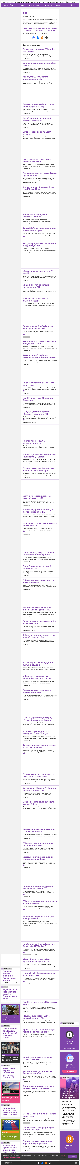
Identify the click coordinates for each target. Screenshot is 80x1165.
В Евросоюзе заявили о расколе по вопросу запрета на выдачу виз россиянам (38, 1142)
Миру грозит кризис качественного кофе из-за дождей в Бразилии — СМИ (39, 496)
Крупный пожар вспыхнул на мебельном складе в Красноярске (37, 1058)
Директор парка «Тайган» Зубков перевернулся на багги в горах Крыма (40, 524)
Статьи (32, 5)
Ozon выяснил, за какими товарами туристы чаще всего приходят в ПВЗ (9, 1136)
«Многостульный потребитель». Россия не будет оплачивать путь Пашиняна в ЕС (9, 1072)
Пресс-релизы (39, 30)
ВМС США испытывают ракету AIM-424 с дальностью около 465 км (37, 160)
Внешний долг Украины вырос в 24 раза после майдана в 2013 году (39, 802)
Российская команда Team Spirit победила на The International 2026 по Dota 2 (39, 944)
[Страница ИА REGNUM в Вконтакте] (38, 37)
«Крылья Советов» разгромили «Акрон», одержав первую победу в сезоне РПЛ (37, 960)
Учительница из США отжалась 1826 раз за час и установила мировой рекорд (39, 789)
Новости (24, 5)
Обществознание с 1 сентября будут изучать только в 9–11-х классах (38, 1128)
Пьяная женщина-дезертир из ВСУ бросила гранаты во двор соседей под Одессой (38, 553)
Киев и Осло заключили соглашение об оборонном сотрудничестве (37, 119)
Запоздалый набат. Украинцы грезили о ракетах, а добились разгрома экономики (10, 1111)
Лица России (55, 5)
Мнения (39, 5)
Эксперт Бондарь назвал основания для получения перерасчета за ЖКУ (38, 510)
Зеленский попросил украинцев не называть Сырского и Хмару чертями (39, 830)
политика (6, 1026)
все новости (5, 982)
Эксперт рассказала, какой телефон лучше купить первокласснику (39, 580)
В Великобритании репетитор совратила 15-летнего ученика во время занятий (38, 775)
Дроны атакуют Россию (22, 2)
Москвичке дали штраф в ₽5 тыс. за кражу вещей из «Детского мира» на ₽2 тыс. (38, 608)
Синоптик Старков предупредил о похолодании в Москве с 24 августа (36, 732)
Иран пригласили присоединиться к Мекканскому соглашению (35, 215)
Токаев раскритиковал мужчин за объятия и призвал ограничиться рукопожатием (38, 1087)
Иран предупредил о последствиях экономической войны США (35, 77)
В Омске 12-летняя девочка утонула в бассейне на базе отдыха (39, 1114)
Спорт (3, 1055)
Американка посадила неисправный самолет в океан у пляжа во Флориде (39, 746)
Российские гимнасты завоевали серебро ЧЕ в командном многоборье (39, 622)
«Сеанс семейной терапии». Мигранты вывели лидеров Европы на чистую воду (10, 1149)
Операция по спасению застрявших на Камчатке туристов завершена (9, 975)
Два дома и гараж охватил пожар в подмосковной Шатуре (35, 299)
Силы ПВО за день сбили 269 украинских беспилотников (9, 1019)
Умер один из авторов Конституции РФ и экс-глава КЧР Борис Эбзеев (39, 187)
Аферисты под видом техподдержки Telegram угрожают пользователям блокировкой (39, 1030)
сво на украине (67, 1078)
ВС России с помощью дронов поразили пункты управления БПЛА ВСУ (40, 902)
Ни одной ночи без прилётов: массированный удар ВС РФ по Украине (69, 1094)
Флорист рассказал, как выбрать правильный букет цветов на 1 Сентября (37, 677)
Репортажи (54, 28)
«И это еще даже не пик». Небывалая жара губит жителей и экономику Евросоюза (10, 1032)
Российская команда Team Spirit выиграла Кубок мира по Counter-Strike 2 (10, 1059)
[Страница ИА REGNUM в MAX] (33, 37)
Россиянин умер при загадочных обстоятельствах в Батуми (34, 441)
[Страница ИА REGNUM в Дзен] (46, 37)
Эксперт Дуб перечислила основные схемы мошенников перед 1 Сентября (39, 455)
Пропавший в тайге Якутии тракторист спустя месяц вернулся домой (39, 973)
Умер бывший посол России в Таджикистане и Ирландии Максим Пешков (39, 342)
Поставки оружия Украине (50, 2)
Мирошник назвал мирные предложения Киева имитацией (39, 63)
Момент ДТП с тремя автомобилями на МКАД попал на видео (39, 383)
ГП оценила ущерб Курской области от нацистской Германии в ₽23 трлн (36, 1016)
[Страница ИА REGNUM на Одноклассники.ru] (42, 37)
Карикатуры (28, 30)
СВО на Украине (35, 2)
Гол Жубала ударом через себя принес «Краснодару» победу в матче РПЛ (36, 412)
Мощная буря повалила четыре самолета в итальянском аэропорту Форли (38, 857)
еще (76, 1127)
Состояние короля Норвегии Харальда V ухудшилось (37, 132)
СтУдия (48, 28)
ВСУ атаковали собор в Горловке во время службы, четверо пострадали (38, 844)
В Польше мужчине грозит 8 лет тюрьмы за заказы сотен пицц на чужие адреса (38, 469)
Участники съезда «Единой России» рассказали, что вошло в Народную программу (39, 356)
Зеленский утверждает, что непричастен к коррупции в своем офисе (37, 691)
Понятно (72, 1156)
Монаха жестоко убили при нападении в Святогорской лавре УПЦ (10, 1099)
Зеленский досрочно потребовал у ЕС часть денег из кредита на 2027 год (38, 105)
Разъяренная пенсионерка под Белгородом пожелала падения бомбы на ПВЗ (38, 886)
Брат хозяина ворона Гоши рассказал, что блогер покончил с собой (37, 1071)
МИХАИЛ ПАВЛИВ (7, 1000)
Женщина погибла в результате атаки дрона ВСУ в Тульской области (38, 917)
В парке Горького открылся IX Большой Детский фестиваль (37, 567)
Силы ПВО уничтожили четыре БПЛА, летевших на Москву (40, 1003)
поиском (35, 19)
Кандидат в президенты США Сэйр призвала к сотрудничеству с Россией (39, 244)
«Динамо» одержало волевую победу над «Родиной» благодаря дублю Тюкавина (37, 718)
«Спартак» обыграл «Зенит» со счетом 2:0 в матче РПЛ (38, 272)
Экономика (5, 1132)
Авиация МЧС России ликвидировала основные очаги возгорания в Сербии (40, 229)
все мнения (15, 1000)
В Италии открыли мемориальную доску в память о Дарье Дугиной (38, 663)
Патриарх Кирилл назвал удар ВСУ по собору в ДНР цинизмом (39, 50)
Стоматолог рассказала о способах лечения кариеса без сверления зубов (39, 636)
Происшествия (6, 1095)
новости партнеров (68, 1023)
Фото (39, 28)
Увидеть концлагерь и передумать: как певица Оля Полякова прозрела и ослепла (10, 993)
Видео (46, 5)
